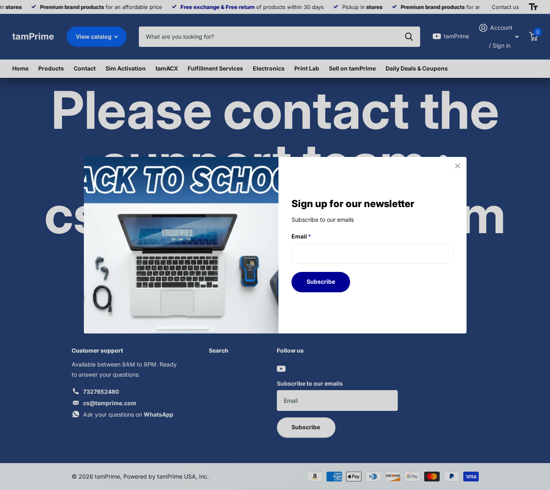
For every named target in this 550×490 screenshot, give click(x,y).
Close (458, 166)
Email (301, 235)
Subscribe (321, 281)
